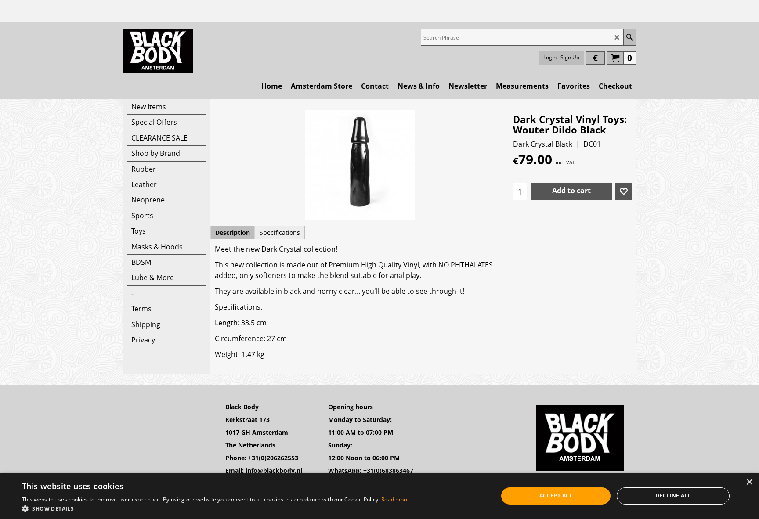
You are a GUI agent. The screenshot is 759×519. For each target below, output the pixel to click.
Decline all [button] (673, 495)
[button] (215, 508)
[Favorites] (623, 191)
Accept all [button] (555, 495)
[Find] (629, 37)
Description (232, 232)
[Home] (158, 51)
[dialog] (379, 496)
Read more (395, 499)
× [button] (749, 482)
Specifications (280, 232)
